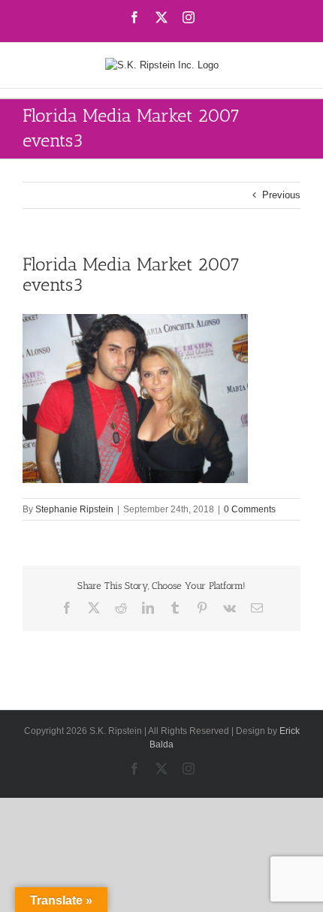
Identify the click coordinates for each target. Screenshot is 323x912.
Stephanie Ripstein (74, 509)
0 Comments (250, 509)
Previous (281, 195)
